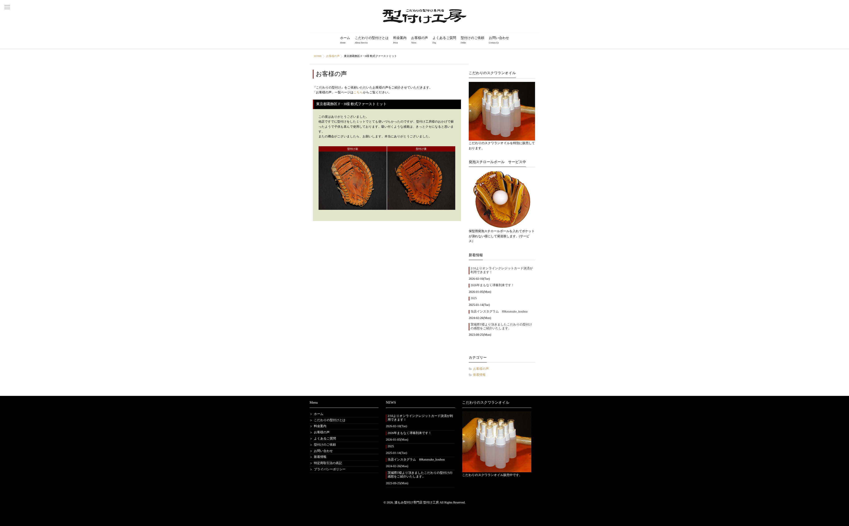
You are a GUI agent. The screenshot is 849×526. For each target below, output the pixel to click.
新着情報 (479, 375)
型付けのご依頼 (472, 40)
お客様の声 (419, 40)
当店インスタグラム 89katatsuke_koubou (499, 311)
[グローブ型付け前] (353, 207)
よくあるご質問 (444, 40)
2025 (473, 298)
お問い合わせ (499, 40)
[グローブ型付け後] (421, 207)
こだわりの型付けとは (372, 40)
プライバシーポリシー (330, 469)
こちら (358, 92)
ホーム (345, 40)
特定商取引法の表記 (328, 463)
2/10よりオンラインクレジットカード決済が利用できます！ (501, 270)
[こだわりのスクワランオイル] (502, 111)
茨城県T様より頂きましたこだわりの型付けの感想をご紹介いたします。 (501, 326)
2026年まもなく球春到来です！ (492, 285)
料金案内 (400, 40)
